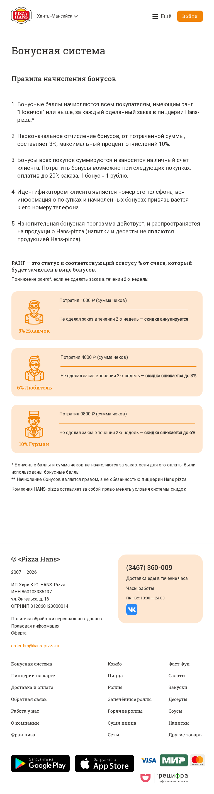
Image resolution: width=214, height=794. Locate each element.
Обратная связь (29, 699)
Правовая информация (35, 626)
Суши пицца (122, 723)
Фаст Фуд (179, 664)
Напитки (179, 723)
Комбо (115, 664)
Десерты (178, 699)
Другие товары (186, 734)
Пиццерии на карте (33, 675)
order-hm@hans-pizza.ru (35, 645)
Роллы (115, 687)
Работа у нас (25, 711)
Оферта (18, 633)
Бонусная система (31, 664)
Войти (190, 16)
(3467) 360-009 (149, 567)
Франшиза (23, 734)
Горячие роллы (125, 711)
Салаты (177, 675)
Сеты (113, 734)
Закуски (178, 687)
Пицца (115, 675)
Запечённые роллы (130, 699)
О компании (25, 723)
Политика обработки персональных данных (57, 618)
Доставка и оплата (32, 687)
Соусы (176, 711)
